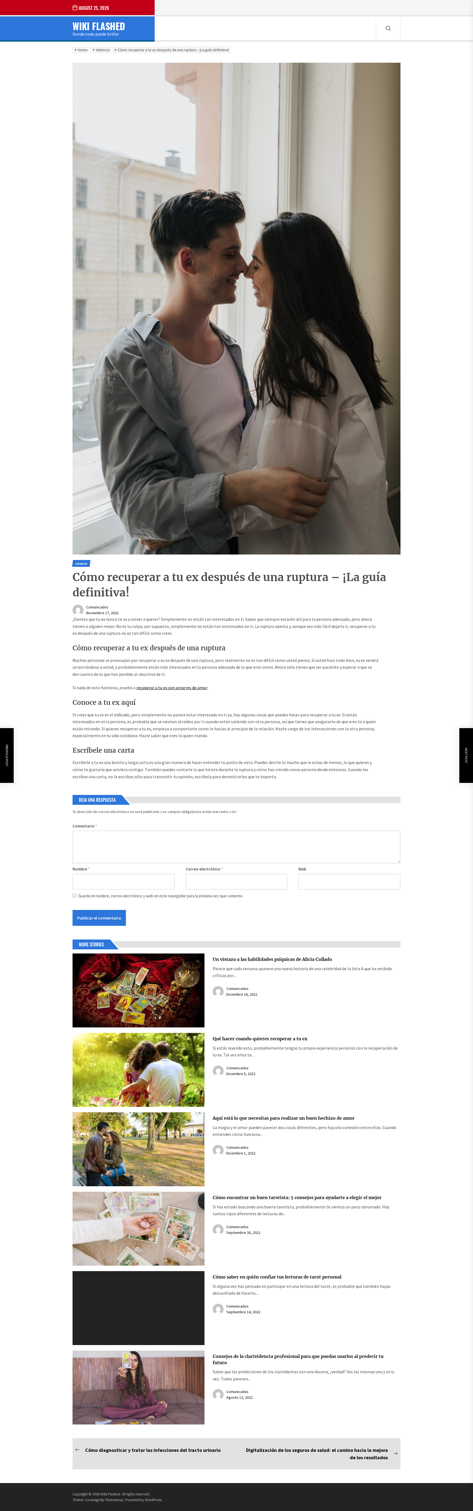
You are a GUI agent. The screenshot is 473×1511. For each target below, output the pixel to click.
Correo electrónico (204, 869)
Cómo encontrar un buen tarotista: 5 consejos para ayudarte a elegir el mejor (297, 1197)
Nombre (81, 869)
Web (302, 869)
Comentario (85, 826)
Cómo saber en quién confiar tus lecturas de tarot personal (277, 1277)
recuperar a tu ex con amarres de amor (171, 687)
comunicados (97, 607)
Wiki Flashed (99, 26)
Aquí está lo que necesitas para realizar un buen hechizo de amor (284, 1118)
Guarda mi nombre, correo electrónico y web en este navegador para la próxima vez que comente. (160, 895)
